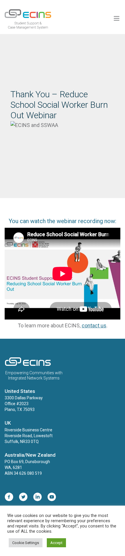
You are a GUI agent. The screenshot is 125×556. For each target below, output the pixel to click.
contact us (94, 325)
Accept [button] (56, 543)
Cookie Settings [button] (25, 543)
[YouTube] (51, 498)
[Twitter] (23, 498)
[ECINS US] (28, 364)
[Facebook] (9, 498)
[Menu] (116, 19)
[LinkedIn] (37, 498)
